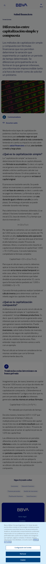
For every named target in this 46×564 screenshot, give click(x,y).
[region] (23, 543)
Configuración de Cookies (23, 547)
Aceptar (23, 560)
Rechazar (23, 554)
